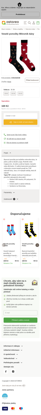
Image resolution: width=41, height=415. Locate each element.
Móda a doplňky (18, 29)
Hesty (9, 82)
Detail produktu (17, 264)
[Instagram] (14, 373)
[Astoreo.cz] (10, 23)
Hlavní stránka (5, 29)
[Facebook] (7, 373)
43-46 (20, 93)
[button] (4, 245)
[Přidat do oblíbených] (4, 219)
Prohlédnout (20, 14)
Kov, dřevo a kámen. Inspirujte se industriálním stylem (18, 9)
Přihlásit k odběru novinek (20, 320)
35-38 (13, 93)
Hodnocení (9, 199)
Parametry (8, 192)
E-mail (7, 313)
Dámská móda (30, 29)
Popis (6, 153)
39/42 (6, 93)
